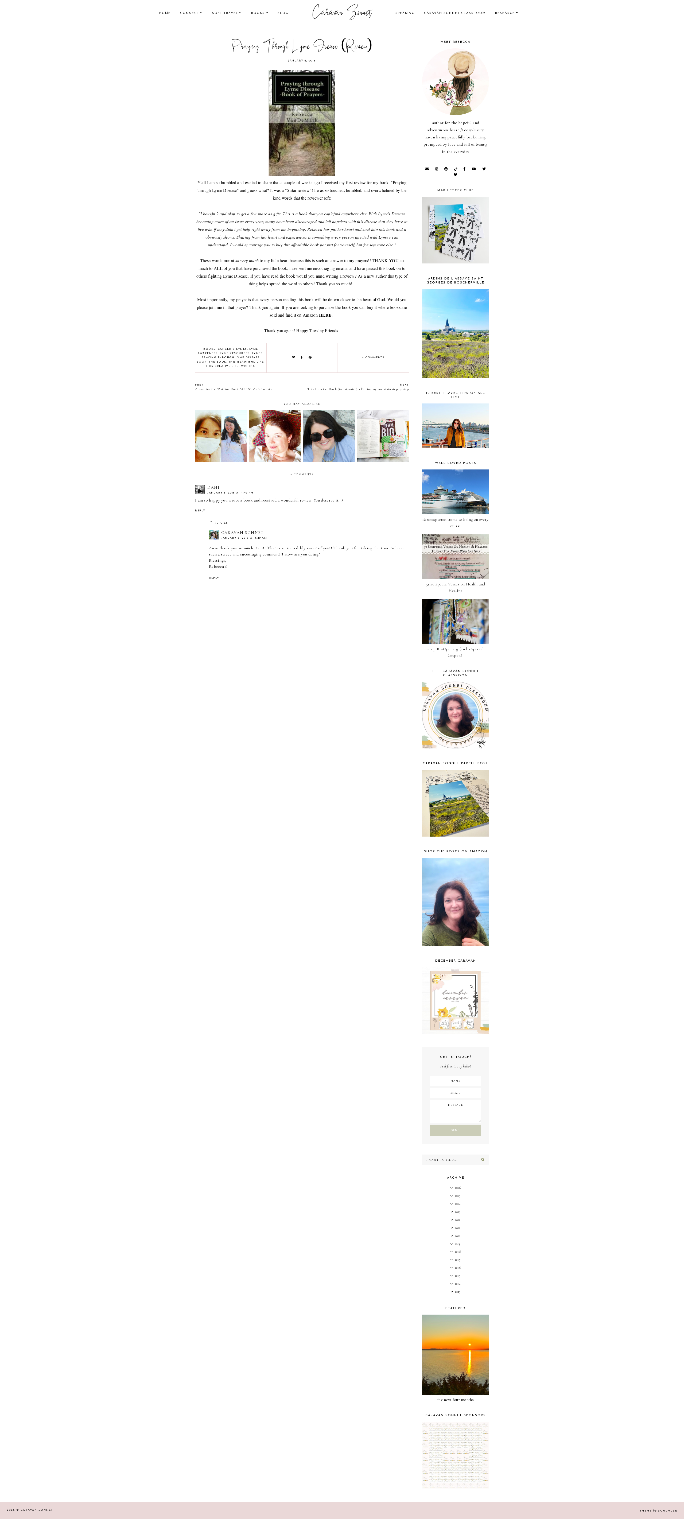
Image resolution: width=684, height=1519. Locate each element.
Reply (200, 510)
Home (165, 13)
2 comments (373, 357)
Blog (283, 13)
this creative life (222, 366)
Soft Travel (225, 13)
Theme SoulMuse (658, 1510)
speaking (405, 13)
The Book (218, 361)
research (505, 13)
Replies (221, 523)
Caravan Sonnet (342, 13)
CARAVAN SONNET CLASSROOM (455, 13)
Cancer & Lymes (232, 349)
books (258, 13)
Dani (213, 487)
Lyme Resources (235, 353)
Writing (248, 366)
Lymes (257, 353)
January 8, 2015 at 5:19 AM (244, 538)
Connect (189, 13)
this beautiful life (246, 361)
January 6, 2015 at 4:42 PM (230, 492)
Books (209, 349)
